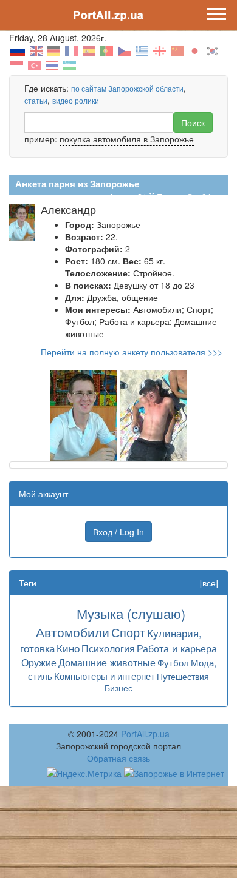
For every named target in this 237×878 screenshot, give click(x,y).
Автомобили (72, 632)
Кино (68, 647)
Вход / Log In (118, 532)
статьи (35, 100)
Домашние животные (107, 662)
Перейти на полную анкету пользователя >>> (131, 352)
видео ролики (75, 100)
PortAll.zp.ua (145, 734)
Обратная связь (118, 758)
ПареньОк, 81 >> (190, 196)
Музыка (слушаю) (131, 613)
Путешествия (183, 676)
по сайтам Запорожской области (127, 88)
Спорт (128, 632)
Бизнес (118, 688)
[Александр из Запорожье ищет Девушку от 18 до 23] (83, 415)
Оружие (39, 662)
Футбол (173, 662)
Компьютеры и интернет (104, 675)
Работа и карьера (177, 648)
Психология (108, 648)
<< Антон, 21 (122, 196)
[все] (209, 583)
